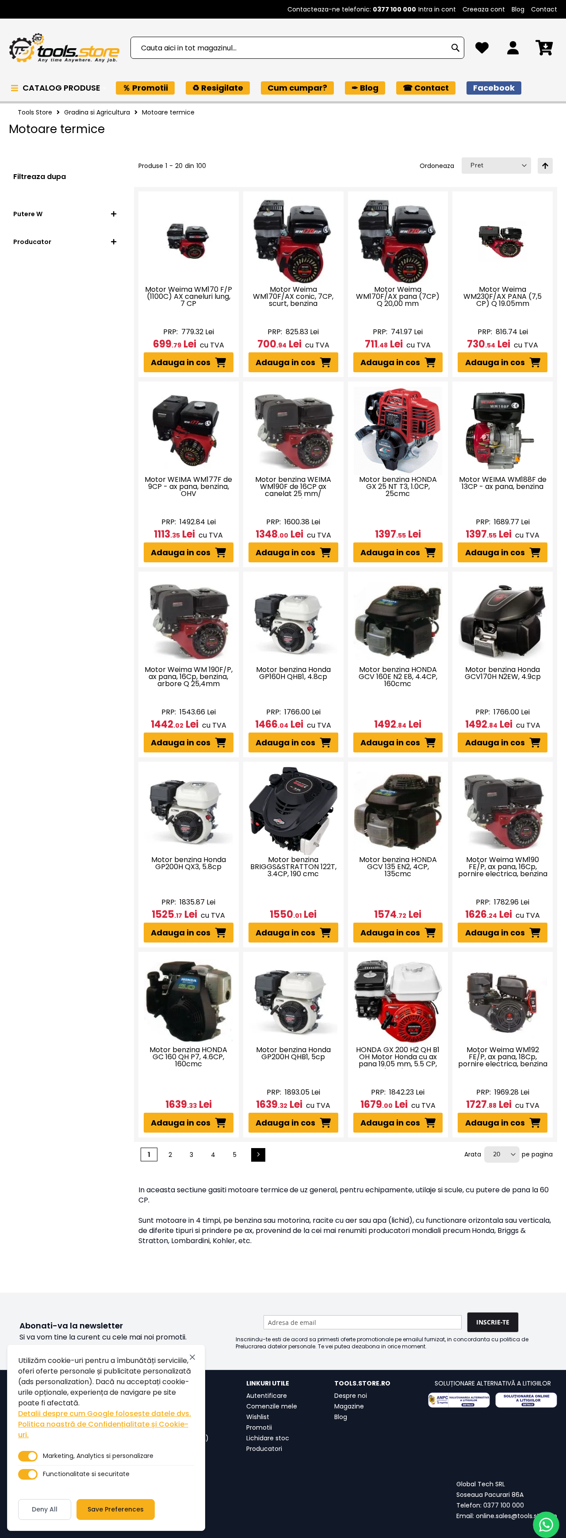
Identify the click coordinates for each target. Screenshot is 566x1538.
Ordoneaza (437, 166)
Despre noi (350, 1395)
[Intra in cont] (513, 50)
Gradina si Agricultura (97, 112)
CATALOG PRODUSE (62, 87)
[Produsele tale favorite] (482, 50)
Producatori (264, 1448)
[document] (106, 1437)
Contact (544, 9)
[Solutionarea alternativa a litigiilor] (459, 1400)
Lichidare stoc (267, 1438)
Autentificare (266, 1395)
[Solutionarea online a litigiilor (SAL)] (526, 1400)
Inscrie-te (492, 1322)
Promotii (259, 1427)
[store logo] (64, 48)
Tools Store (35, 112)
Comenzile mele (271, 1406)
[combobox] (297, 48)
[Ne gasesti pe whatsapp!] (546, 1524)
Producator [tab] (32, 241)
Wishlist (257, 1416)
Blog (518, 9)
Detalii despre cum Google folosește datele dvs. (104, 1413)
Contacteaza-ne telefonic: (351, 9)
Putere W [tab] (27, 214)
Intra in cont (437, 9)
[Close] (192, 1357)
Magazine (349, 1406)
